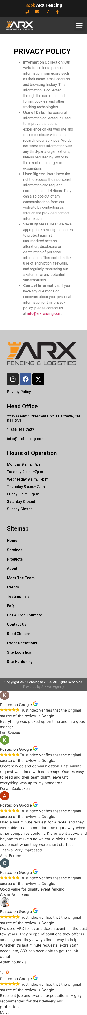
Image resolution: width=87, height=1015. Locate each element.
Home (12, 540)
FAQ (10, 606)
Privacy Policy (19, 392)
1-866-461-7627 (20, 429)
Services (15, 550)
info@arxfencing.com (44, 313)
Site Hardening (20, 661)
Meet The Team (21, 578)
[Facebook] (25, 379)
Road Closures (19, 634)
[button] (79, 25)
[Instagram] (13, 379)
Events (13, 587)
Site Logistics (19, 652)
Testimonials (18, 596)
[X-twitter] (38, 379)
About (12, 568)
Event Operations (22, 643)
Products (15, 559)
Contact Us (16, 624)
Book (43, 5)
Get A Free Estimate (24, 615)
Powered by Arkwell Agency (43, 687)
